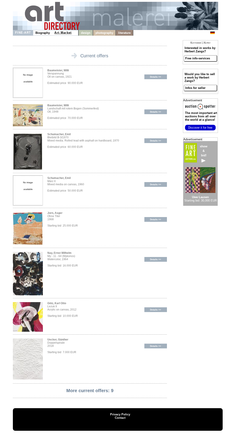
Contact (120, 417)
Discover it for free (200, 127)
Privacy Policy (120, 414)
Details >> (155, 77)
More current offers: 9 (89, 390)
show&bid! (203, 151)
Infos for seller (195, 88)
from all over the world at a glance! (201, 116)
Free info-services (197, 58)
